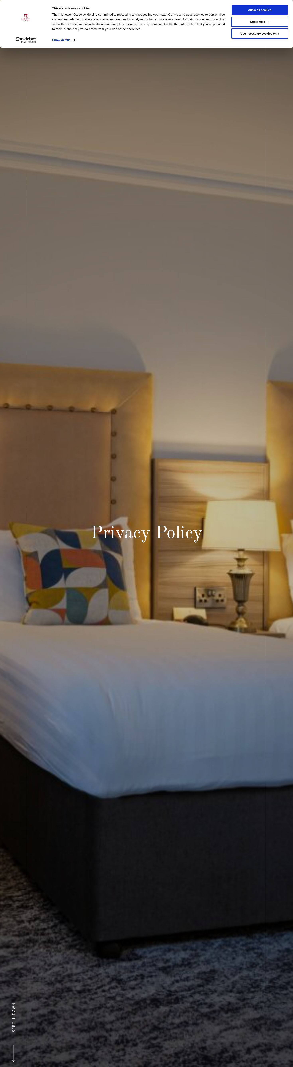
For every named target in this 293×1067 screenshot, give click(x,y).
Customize (257, 21)
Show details (61, 40)
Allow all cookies (259, 10)
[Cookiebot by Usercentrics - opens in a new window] (25, 40)
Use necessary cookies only (259, 33)
